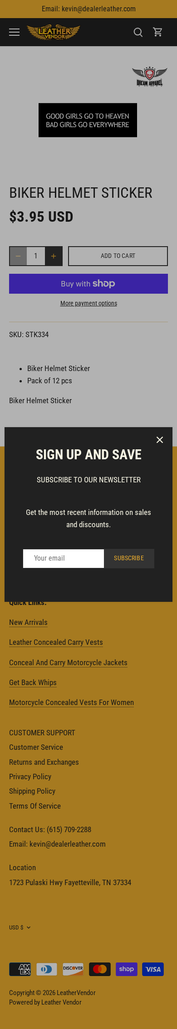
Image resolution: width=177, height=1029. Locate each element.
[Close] (160, 440)
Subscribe (128, 558)
